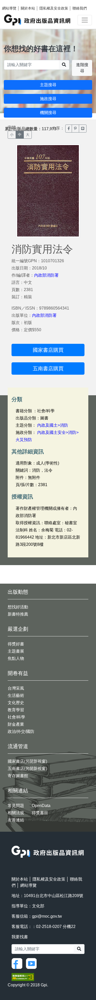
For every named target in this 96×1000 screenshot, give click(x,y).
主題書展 (16, 651)
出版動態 (18, 592)
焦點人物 (16, 658)
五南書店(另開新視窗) (27, 768)
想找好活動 (18, 607)
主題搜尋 (48, 85)
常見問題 (16, 805)
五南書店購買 (48, 368)
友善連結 (16, 820)
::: (13, 842)
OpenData (41, 805)
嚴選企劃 (18, 629)
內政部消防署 (46, 275)
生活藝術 (16, 695)
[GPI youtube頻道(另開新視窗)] (32, 963)
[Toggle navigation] (85, 20)
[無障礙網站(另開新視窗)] (23, 976)
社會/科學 (16, 717)
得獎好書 (16, 644)
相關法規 (16, 813)
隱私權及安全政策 (53, 8)
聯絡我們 (79, 8)
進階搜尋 (82, 68)
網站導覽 (9, 8)
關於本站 (28, 8)
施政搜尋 (48, 99)
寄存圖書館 (18, 776)
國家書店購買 (48, 350)
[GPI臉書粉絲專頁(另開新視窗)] (18, 963)
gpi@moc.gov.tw (47, 916)
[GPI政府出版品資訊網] (37, 20)
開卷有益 (18, 673)
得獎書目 (40, 813)
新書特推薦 (18, 614)
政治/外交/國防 (21, 731)
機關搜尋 (48, 112)
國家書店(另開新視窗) (27, 761)
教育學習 (16, 710)
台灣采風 (16, 688)
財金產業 (16, 724)
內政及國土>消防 (52, 425)
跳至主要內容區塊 (14, 3)
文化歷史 (16, 702)
